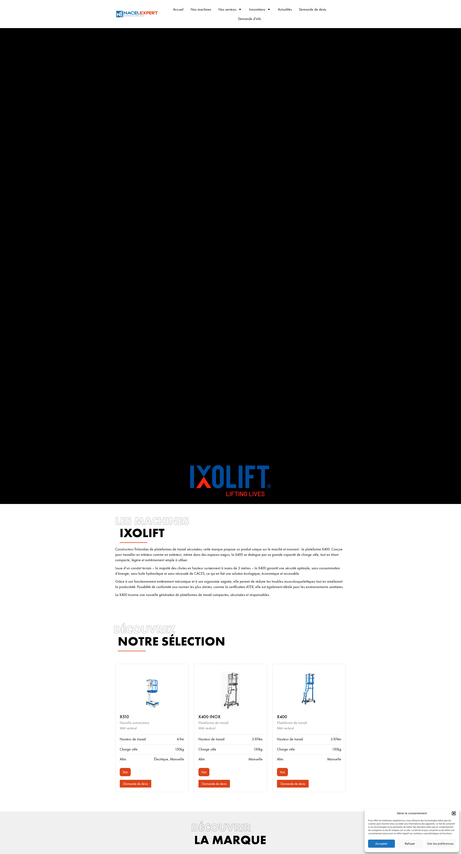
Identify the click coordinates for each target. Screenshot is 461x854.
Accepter (381, 843)
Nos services (227, 9)
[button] (454, 813)
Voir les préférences (440, 843)
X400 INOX (209, 717)
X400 (282, 717)
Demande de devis (312, 9)
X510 (124, 717)
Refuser (410, 843)
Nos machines (201, 9)
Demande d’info (249, 18)
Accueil (178, 9)
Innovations (257, 9)
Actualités (285, 9)
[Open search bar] (349, 14)
